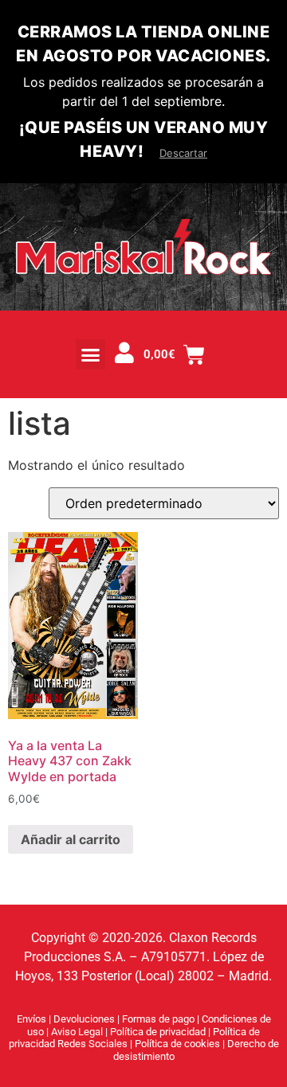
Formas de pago (158, 1019)
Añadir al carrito (70, 839)
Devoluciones (84, 1019)
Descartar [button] (183, 153)
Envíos (31, 1019)
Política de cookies (178, 1044)
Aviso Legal (78, 1032)
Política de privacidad (159, 1032)
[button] (91, 354)
